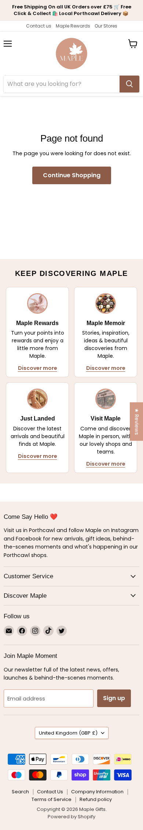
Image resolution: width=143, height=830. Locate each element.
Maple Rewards (73, 26)
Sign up (114, 698)
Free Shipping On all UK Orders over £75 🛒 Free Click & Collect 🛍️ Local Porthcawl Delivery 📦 (71, 10)
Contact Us (50, 791)
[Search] (129, 84)
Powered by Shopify (71, 816)
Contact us (38, 26)
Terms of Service (52, 799)
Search (20, 791)
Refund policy (96, 799)
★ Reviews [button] (136, 421)
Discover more (37, 368)
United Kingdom (68, 732)
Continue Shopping (71, 175)
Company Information (97, 791)
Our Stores (106, 26)
